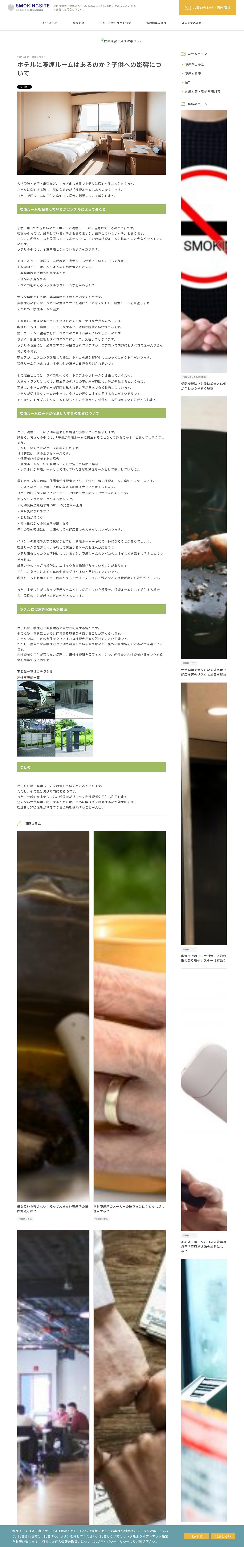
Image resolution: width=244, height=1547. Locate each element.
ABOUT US (50, 23)
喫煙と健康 (193, 73)
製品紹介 (78, 23)
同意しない (223, 1536)
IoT (187, 82)
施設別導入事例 (156, 23)
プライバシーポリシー (113, 1541)
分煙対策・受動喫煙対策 (203, 91)
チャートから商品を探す (115, 23)
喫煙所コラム (39, 57)
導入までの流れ (192, 23)
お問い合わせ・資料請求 (212, 7)
